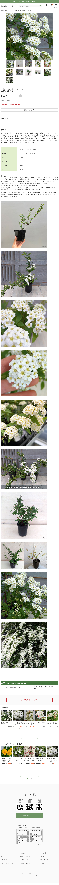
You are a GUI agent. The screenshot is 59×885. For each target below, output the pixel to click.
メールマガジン (44, 863)
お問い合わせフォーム (29, 815)
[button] (38, 739)
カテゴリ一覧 (43, 853)
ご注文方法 (24, 853)
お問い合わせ (24, 860)
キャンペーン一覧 (25, 856)
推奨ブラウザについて (8, 863)
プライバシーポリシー (45, 860)
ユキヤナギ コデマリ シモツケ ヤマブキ (17, 10)
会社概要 (42, 856)
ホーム (4, 853)
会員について (5, 856)
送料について (4, 118)
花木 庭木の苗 (4, 10)
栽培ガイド (5, 860)
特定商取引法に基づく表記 (28, 863)
